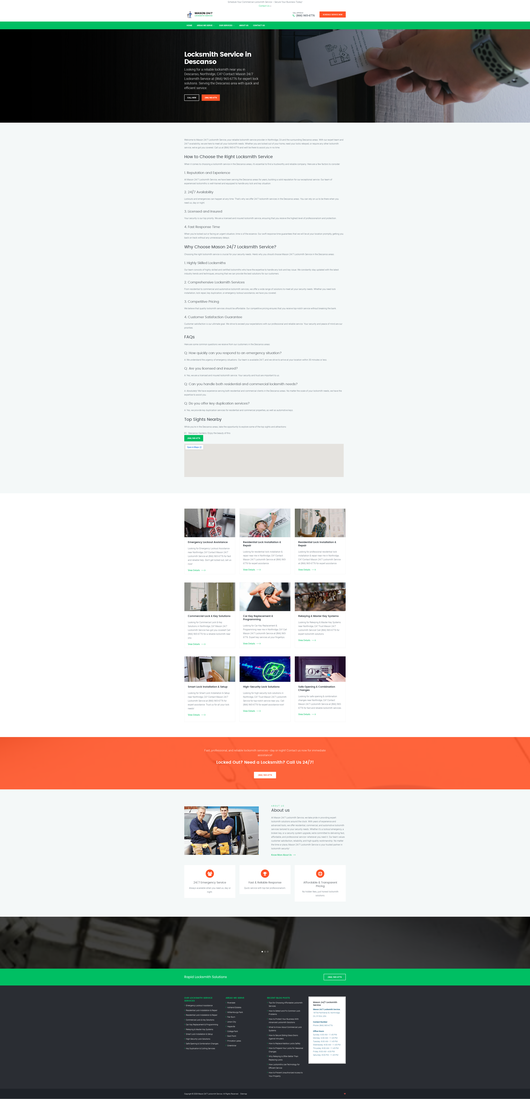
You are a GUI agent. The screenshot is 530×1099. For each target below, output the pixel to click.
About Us (243, 25)
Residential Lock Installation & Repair (201, 1010)
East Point (231, 1036)
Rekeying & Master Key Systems (199, 1029)
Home (189, 25)
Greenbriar (231, 1045)
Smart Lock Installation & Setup (199, 1034)
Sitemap (243, 1094)
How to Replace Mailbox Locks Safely (284, 1043)
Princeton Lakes (234, 1040)
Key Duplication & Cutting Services (200, 1048)
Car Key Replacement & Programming (202, 1024)
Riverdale (231, 1002)
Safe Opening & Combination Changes (202, 1043)
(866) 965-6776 (305, 15)
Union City (231, 1021)
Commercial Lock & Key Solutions (200, 1019)
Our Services (225, 25)
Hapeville (231, 1026)
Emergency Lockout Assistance (199, 1005)
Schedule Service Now (332, 14)
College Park (232, 1031)
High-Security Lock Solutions (198, 1039)
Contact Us (264, 5)
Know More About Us (281, 854)
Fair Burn (231, 1017)
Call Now (191, 97)
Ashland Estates (234, 1007)
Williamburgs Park (235, 1012)
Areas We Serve (204, 25)
